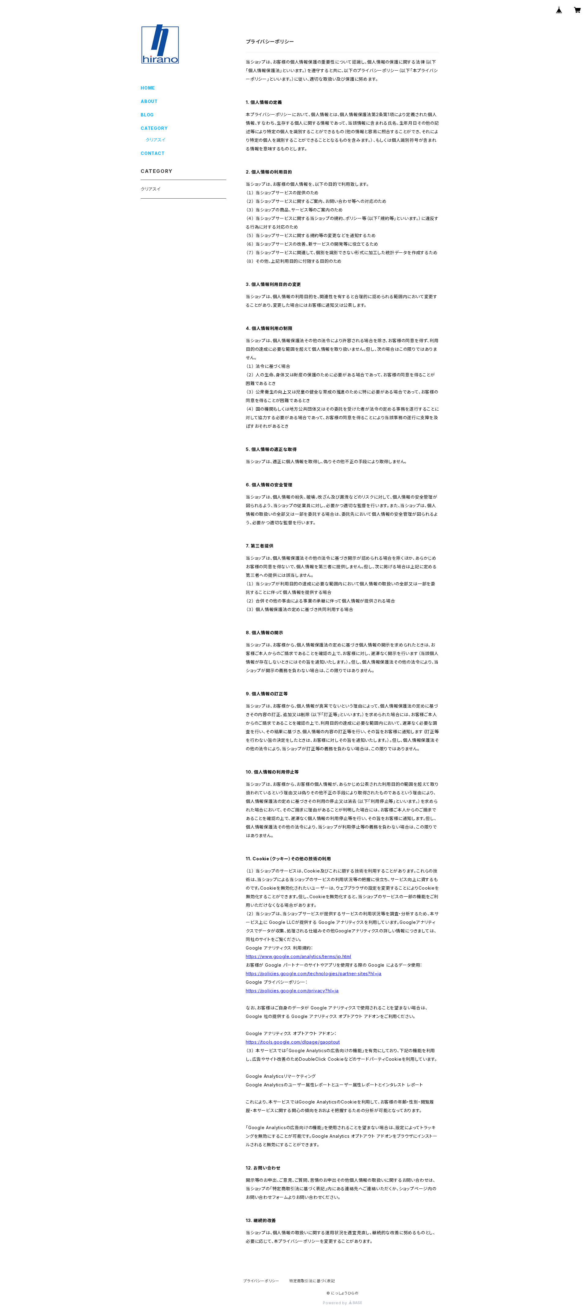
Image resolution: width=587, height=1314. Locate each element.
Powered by (336, 1303)
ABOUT (149, 101)
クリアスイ (156, 139)
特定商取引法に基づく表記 (312, 1281)
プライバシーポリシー (261, 1281)
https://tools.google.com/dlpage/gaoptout (293, 1042)
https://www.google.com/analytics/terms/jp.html (298, 956)
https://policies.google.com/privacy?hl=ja (292, 990)
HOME (148, 87)
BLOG (147, 114)
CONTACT (153, 153)
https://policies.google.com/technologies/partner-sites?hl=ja (314, 973)
